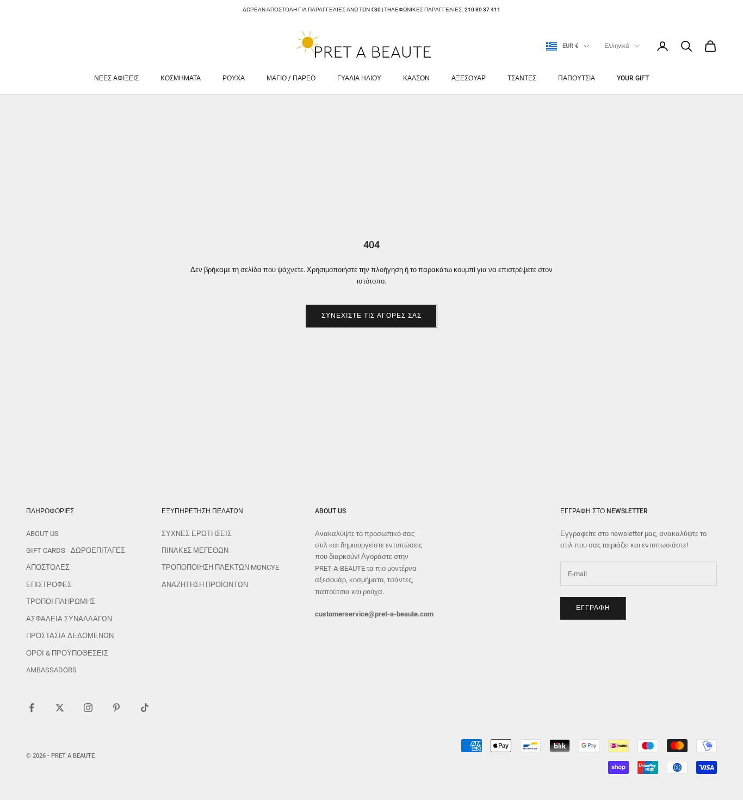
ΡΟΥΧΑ (233, 78)
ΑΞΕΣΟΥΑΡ (468, 78)
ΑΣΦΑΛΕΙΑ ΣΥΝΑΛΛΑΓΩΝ (69, 619)
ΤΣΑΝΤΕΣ (521, 78)
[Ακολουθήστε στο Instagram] (88, 707)
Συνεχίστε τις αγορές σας (371, 315)
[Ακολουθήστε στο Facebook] (31, 707)
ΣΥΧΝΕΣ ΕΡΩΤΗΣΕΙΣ (197, 534)
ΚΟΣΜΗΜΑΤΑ (180, 78)
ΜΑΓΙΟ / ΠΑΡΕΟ (291, 78)
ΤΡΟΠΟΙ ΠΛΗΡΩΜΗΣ (60, 601)
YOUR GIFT (633, 78)
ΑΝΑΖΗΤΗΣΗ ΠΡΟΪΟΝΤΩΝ (205, 585)
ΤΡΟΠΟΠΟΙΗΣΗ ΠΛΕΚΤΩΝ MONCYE (220, 567)
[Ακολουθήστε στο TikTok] (144, 707)
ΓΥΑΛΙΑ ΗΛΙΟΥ (359, 78)
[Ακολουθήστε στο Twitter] (59, 707)
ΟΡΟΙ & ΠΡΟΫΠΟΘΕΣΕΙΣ (67, 653)
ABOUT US (42, 534)
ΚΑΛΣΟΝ (416, 78)
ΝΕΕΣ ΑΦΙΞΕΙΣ (116, 78)
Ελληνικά (616, 45)
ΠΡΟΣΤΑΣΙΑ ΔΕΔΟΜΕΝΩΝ (70, 636)
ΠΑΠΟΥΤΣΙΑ (576, 78)
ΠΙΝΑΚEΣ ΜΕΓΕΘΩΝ (195, 550)
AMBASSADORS (51, 670)
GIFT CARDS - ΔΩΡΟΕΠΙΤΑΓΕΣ (75, 550)
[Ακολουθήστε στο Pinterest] (116, 707)
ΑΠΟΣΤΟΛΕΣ (48, 567)
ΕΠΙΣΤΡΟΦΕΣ (49, 585)
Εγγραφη (593, 608)
